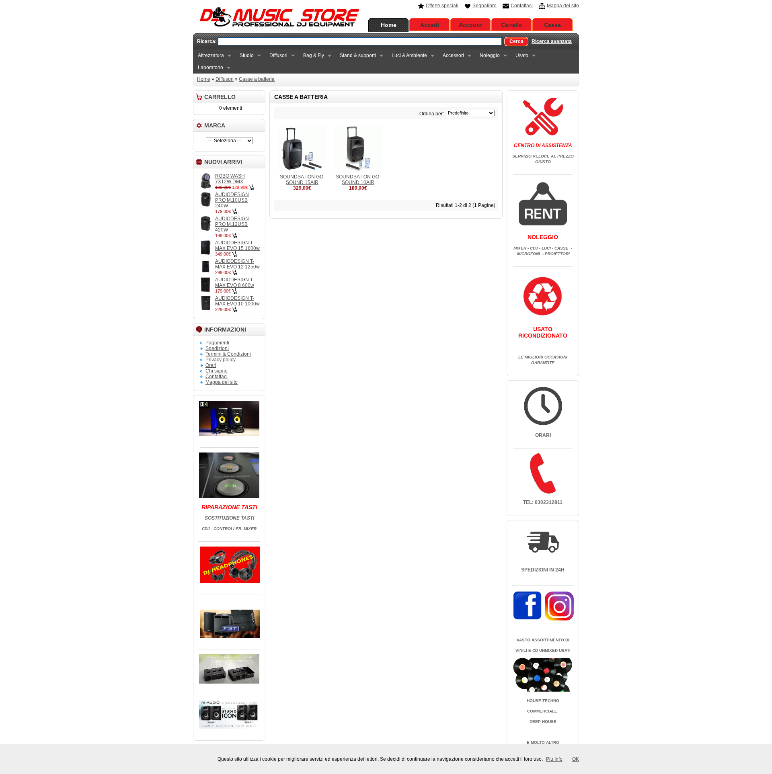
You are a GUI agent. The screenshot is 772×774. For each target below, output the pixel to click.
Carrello (511, 25)
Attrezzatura (208, 56)
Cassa (552, 25)
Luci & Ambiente (407, 56)
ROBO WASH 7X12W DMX (230, 178)
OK (575, 759)
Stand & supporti (355, 56)
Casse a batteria (257, 79)
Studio (244, 56)
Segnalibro (484, 5)
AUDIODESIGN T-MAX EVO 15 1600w (237, 245)
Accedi (429, 25)
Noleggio (487, 56)
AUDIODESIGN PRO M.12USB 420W (232, 224)
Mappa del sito (563, 5)
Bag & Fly (311, 56)
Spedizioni (217, 348)
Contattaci (522, 5)
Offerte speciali (442, 5)
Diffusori (276, 56)
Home (388, 25)
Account (470, 25)
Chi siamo (216, 371)
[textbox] (360, 41)
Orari (210, 365)
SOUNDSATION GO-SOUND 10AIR (358, 179)
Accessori (451, 56)
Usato (519, 56)
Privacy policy (220, 359)
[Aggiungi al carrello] (251, 187)
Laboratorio (208, 68)
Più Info (554, 759)
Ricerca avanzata (552, 41)
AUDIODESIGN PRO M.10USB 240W (232, 200)
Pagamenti (217, 343)
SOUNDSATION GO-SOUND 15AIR (302, 179)
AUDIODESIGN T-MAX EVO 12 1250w (237, 264)
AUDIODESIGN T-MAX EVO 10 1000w (237, 301)
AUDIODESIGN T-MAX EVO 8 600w (234, 282)
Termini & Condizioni (228, 354)
